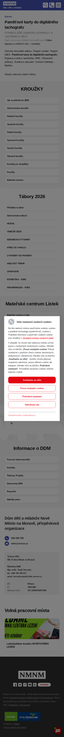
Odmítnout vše (32, 404)
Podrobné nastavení (32, 396)
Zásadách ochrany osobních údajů (38, 338)
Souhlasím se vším (32, 380)
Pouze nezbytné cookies (32, 388)
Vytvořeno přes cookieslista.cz (22, 415)
